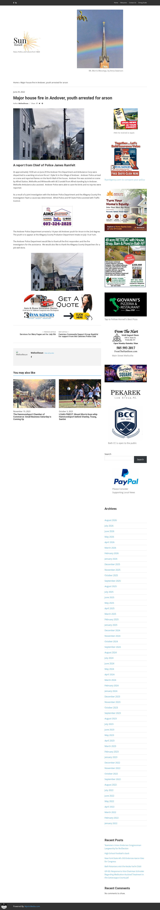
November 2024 (112, 635)
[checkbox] (4, 906)
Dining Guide (142, 3)
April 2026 (109, 542)
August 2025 (111, 586)
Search (108, 454)
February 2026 (112, 553)
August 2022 (111, 784)
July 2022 (109, 790)
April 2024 (109, 674)
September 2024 (113, 647)
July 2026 (109, 525)
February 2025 (112, 619)
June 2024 (109, 663)
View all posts (49, 353)
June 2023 (109, 729)
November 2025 (112, 569)
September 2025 (113, 580)
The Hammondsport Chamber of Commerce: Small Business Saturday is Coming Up (32, 416)
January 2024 (111, 691)
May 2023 (109, 735)
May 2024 (109, 669)
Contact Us (132, 3)
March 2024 (110, 680)
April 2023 (109, 740)
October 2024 (111, 641)
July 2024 (109, 658)
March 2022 (110, 812)
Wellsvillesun (23, 103)
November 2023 (112, 702)
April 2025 (109, 608)
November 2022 (112, 768)
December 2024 (112, 630)
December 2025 (112, 564)
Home (116, 3)
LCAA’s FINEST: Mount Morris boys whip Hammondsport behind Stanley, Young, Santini (78, 416)
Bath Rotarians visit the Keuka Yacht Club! (123, 866)
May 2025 (109, 602)
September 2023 (113, 713)
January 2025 (111, 624)
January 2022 (111, 823)
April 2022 (109, 806)
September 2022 (113, 779)
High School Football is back (117, 853)
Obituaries (123, 3)
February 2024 (112, 685)
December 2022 (112, 762)
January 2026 (111, 558)
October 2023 (111, 707)
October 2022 (111, 773)
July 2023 (109, 724)
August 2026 (111, 520)
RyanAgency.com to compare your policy (125, 179)
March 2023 (110, 746)
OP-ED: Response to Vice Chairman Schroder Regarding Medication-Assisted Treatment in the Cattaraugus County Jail (124, 874)
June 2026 (109, 531)
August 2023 (111, 718)
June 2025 (109, 597)
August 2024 (111, 652)
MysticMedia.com (32, 906)
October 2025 (111, 575)
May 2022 (109, 801)
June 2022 (109, 795)
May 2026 (109, 536)
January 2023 (111, 757)
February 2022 (112, 817)
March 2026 (110, 547)
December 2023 (112, 696)
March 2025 (110, 613)
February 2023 (112, 751)
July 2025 (109, 591)
